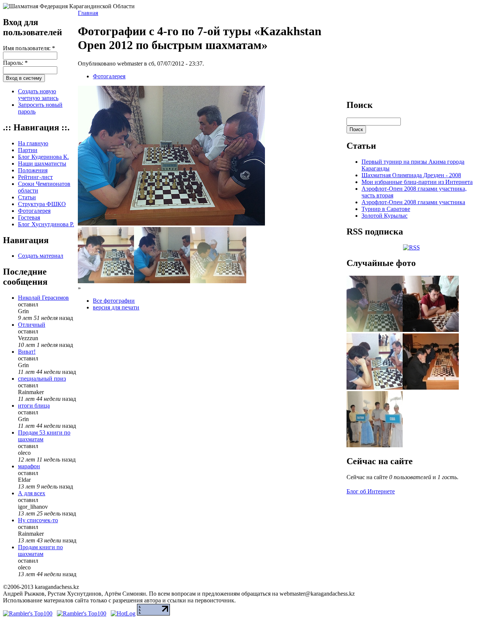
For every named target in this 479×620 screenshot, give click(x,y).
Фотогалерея (34, 211)
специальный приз (42, 378)
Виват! (27, 351)
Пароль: (15, 63)
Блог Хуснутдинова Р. (46, 224)
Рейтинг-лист (35, 177)
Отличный (31, 324)
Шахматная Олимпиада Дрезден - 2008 (411, 175)
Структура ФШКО (42, 204)
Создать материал (40, 255)
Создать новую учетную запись (38, 94)
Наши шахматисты (42, 163)
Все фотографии (114, 300)
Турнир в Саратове (385, 209)
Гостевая (29, 217)
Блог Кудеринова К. (43, 157)
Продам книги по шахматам (40, 550)
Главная (88, 13)
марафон (29, 466)
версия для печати (116, 307)
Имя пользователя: (29, 48)
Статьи (27, 197)
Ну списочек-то (38, 520)
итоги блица (34, 405)
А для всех (31, 493)
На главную (33, 143)
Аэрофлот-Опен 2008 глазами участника (413, 202)
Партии (27, 150)
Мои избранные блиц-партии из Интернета (417, 182)
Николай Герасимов (43, 297)
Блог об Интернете (371, 491)
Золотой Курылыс (384, 215)
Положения (33, 170)
